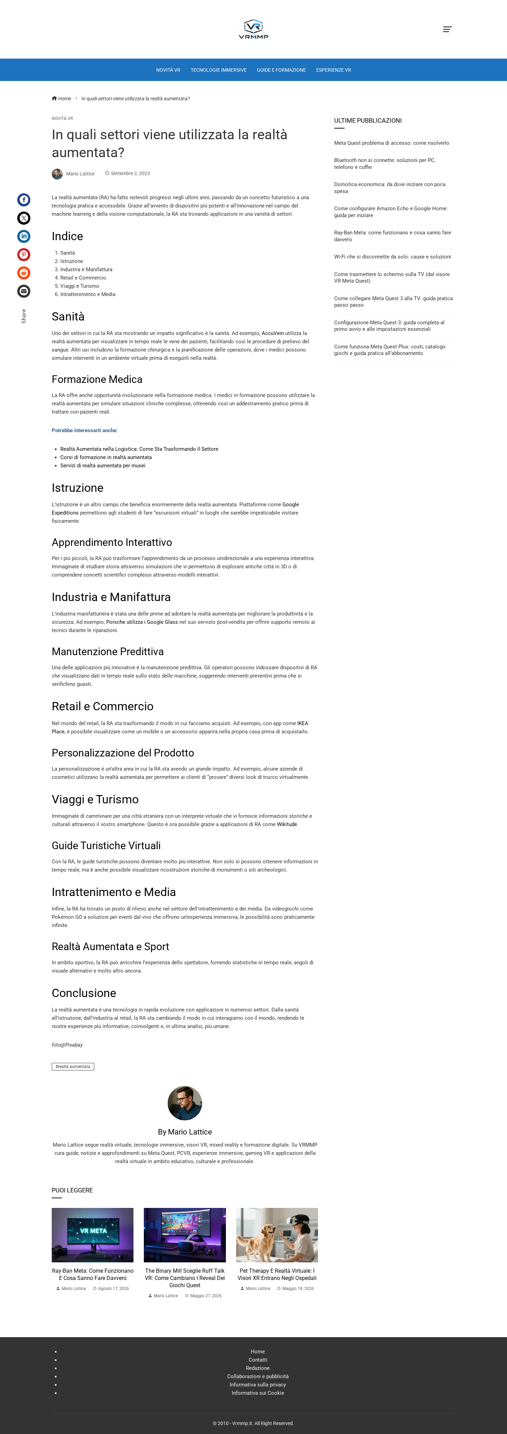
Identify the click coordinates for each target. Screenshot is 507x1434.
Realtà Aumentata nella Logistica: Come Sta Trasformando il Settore (139, 449)
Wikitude (287, 824)
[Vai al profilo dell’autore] (185, 1103)
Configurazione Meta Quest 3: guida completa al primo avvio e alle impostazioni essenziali (389, 326)
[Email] (23, 291)
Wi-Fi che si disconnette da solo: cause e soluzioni (392, 257)
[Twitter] (23, 218)
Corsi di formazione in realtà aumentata (106, 457)
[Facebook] (23, 199)
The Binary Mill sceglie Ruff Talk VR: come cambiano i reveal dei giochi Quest (185, 1278)
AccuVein (273, 333)
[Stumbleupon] (23, 272)
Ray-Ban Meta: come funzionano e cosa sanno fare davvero (92, 1274)
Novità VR (62, 118)
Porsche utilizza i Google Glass (142, 622)
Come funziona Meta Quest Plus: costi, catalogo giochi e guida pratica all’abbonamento (390, 350)
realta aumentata (74, 1066)
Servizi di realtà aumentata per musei (103, 465)
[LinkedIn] (23, 236)
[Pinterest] (23, 254)
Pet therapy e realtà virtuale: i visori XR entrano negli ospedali (277, 1274)
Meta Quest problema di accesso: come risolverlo (391, 143)
